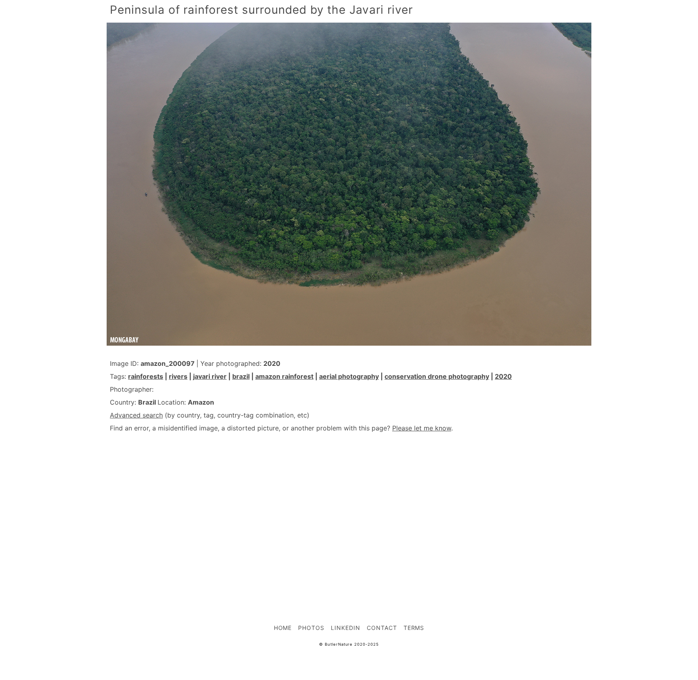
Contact (382, 627)
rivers (178, 376)
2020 (503, 376)
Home (283, 627)
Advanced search (136, 415)
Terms (414, 627)
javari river (210, 376)
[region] (349, 510)
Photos (311, 627)
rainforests (145, 376)
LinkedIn (345, 627)
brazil (241, 376)
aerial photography (349, 376)
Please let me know (421, 428)
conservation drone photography (437, 376)
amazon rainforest (284, 376)
